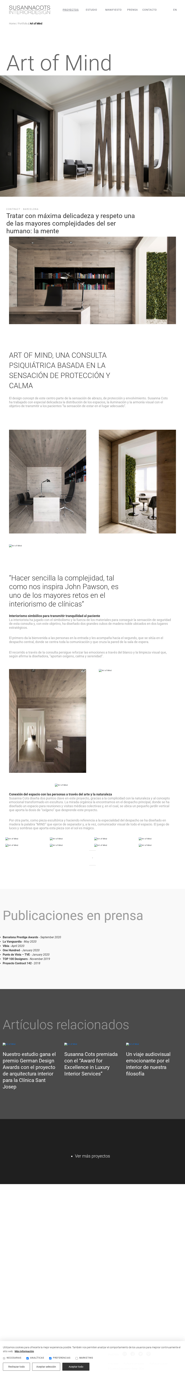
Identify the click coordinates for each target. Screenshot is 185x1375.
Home (12, 23)
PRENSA (132, 9)
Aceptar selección (46, 1366)
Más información (24, 1351)
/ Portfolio (22, 23)
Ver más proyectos (92, 1156)
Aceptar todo (76, 1366)
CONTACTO (149, 9)
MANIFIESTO (113, 9)
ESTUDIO (91, 9)
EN (175, 9)
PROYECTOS (71, 9)
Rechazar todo (16, 1366)
